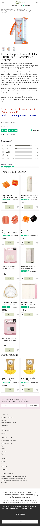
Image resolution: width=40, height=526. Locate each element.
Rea (2, 428)
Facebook (4, 464)
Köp (9, 207)
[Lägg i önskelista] (18, 207)
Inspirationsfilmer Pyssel (8, 441)
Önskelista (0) (5, 430)
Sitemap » (4, 126)
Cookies (3, 448)
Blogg (3, 461)
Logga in (3, 433)
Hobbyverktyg (11, 9)
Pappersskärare (21, 9)
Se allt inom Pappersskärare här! (18, 115)
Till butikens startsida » (8, 122)
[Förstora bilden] (20, 30)
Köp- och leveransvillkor (8, 422)
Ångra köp (4, 425)
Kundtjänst (4, 420)
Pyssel (3, 454)
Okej (20, 522)
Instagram (4, 466)
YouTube (4, 469)
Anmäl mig (33, 405)
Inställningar (20, 514)
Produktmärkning (6, 443)
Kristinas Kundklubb (7, 417)
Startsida (3, 9)
